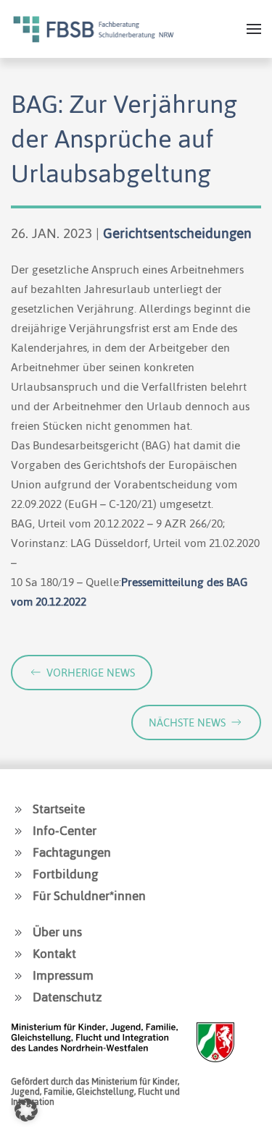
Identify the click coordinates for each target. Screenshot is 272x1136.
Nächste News (187, 722)
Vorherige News (90, 672)
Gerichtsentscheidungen (177, 233)
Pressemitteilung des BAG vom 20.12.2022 (129, 592)
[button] (254, 29)
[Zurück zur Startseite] (93, 29)
